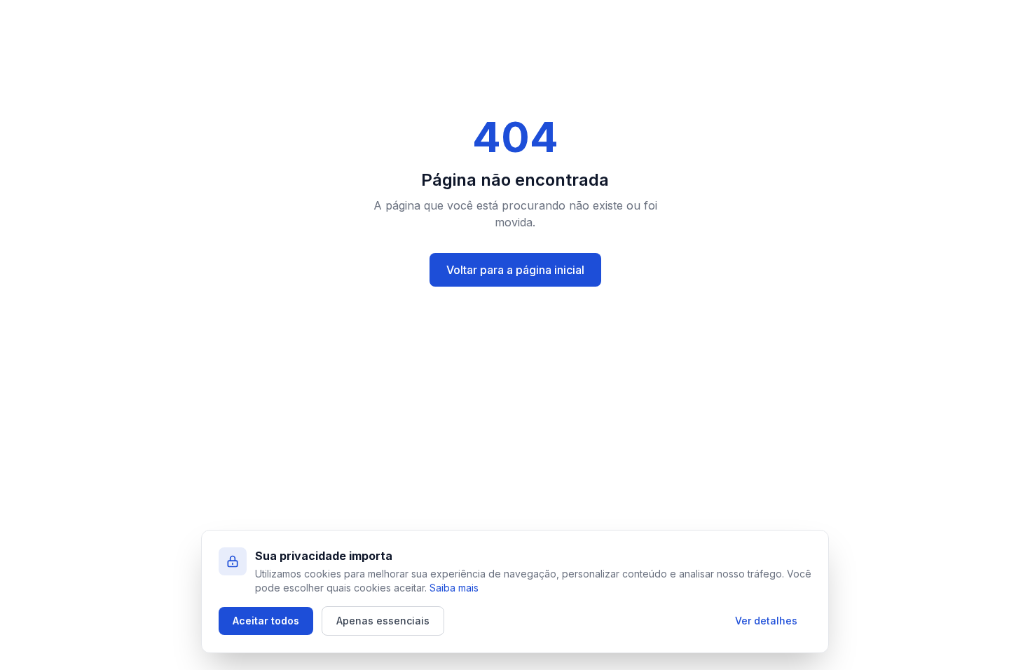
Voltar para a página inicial (515, 270)
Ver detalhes (766, 621)
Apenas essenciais (383, 621)
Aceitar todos (266, 621)
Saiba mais (454, 588)
